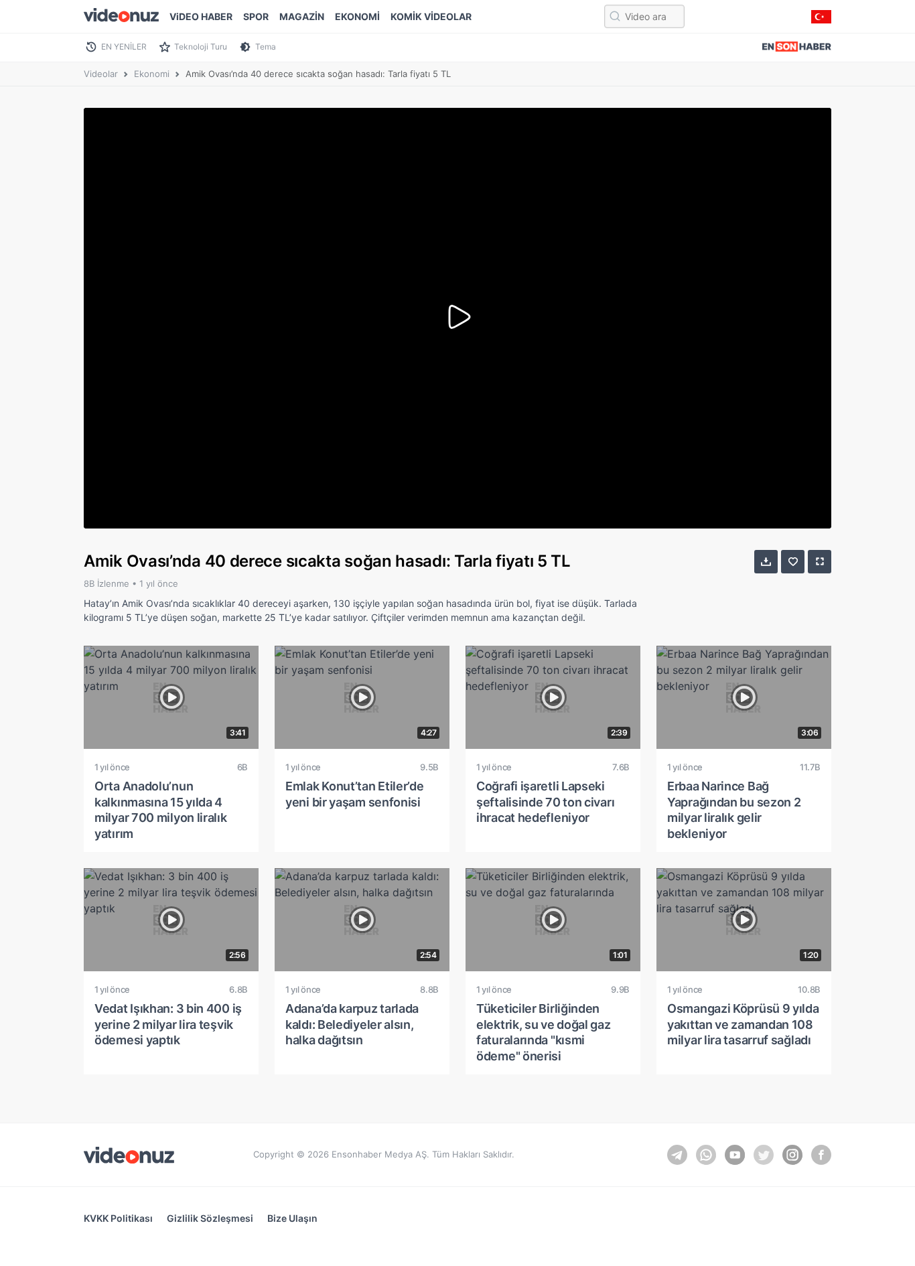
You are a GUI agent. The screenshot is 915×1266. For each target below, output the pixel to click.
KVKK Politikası (118, 1218)
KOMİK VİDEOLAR (431, 16)
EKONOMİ (357, 16)
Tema (265, 47)
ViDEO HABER (200, 16)
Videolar (101, 73)
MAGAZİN (301, 16)
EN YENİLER (124, 47)
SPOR (256, 16)
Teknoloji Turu (200, 47)
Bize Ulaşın (292, 1218)
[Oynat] (457, 318)
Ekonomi (151, 73)
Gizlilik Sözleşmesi (210, 1218)
